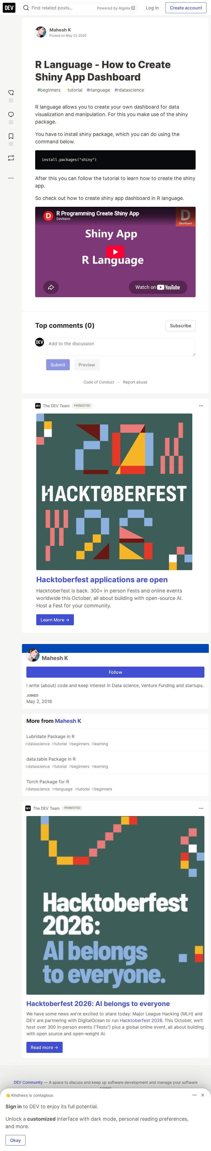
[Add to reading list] (11, 139)
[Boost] (11, 158)
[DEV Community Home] (9, 7)
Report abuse (135, 382)
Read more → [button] (44, 1047)
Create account (186, 7)
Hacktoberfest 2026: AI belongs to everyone (98, 1004)
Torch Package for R (68, 785)
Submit (58, 364)
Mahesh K (60, 30)
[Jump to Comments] (11, 117)
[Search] (26, 8)
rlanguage (98, 90)
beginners (48, 90)
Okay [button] (15, 1140)
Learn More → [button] (55, 620)
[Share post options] (10, 178)
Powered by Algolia (114, 8)
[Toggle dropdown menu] (201, 405)
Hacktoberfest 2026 (141, 1020)
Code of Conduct (99, 382)
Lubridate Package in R (66, 740)
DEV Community (28, 1082)
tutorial (73, 90)
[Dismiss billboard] (203, 1095)
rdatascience (129, 90)
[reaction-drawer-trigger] (11, 95)
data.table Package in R (66, 762)
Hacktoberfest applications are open (102, 579)
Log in (152, 7)
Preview (87, 364)
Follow (115, 672)
